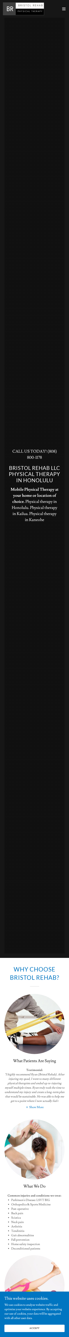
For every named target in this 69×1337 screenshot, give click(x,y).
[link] (23, 8)
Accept (34, 1328)
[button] (64, 9)
